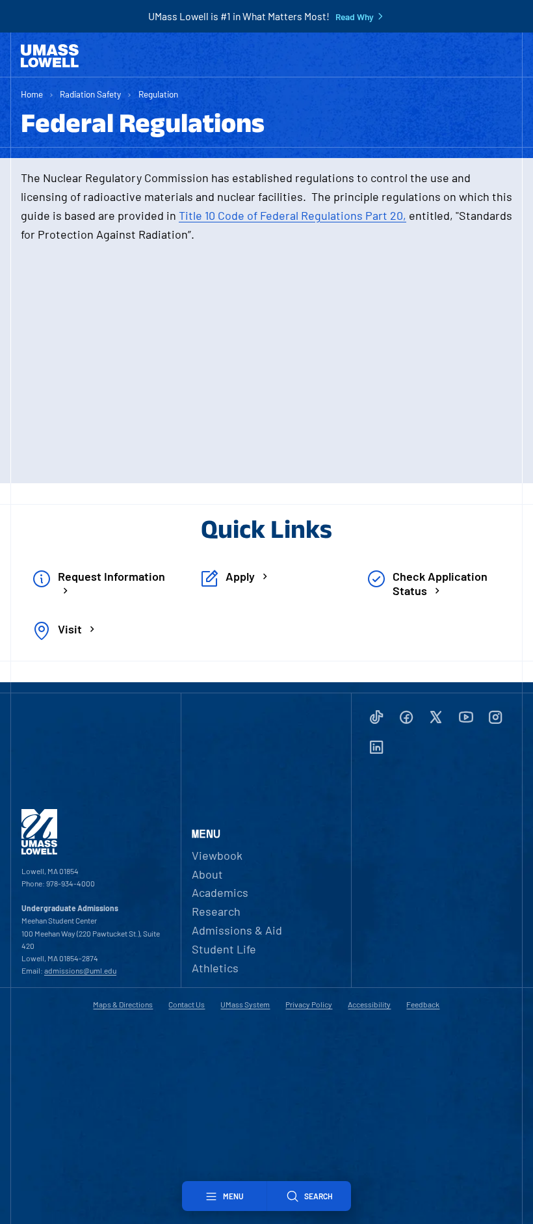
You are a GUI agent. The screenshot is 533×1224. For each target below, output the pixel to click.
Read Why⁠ (354, 17)
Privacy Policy (308, 1004)
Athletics (215, 968)
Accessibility (369, 1004)
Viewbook (217, 855)
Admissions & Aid (237, 930)
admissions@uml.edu (80, 970)
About (207, 874)
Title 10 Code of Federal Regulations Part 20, (292, 215)
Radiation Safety (90, 94)
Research (216, 911)
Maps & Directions (123, 1004)
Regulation (158, 94)
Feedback (422, 1004)
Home (32, 94)
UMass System (245, 1004)
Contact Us (186, 1004)
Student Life (224, 949)
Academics (220, 892)
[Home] (50, 56)
